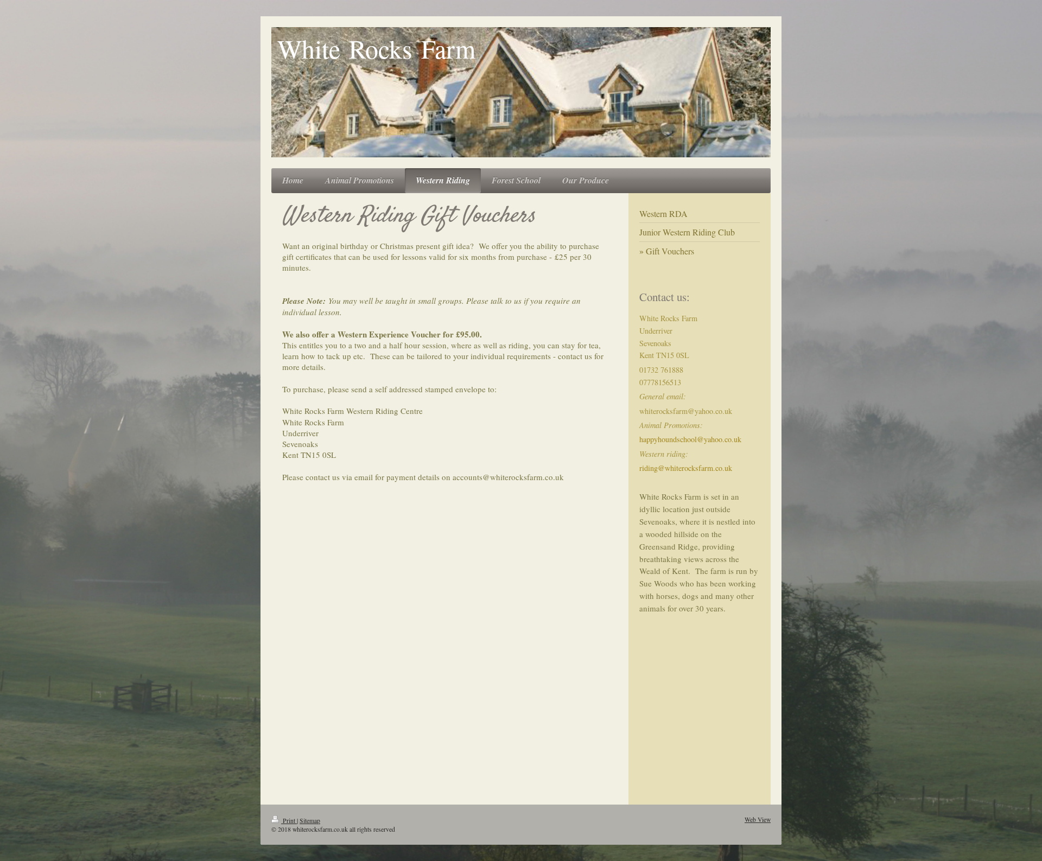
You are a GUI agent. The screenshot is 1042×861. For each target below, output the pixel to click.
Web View (758, 819)
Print (289, 821)
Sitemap (310, 821)
